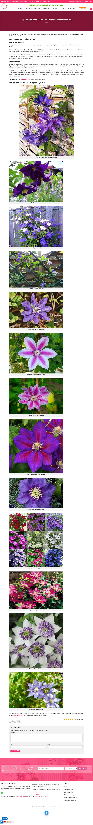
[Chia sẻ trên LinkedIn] (20, 721)
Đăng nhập (83, 8)
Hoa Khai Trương (35, 8)
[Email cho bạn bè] (15, 722)
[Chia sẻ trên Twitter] (12, 722)
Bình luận (12, 732)
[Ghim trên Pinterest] (17, 722)
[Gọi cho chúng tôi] (2, 793)
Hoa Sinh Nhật (46, 8)
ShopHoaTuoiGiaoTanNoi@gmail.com (23, 796)
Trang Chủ (19, 8)
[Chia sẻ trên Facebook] (10, 722)
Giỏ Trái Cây (27, 8)
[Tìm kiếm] (91, 9)
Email (49, 744)
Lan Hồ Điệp (66, 8)
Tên (11, 744)
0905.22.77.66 (38, 794)
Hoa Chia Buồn (56, 8)
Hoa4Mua (41, 806)
